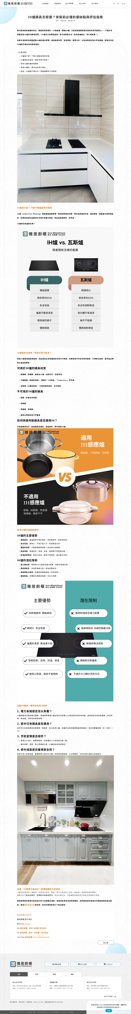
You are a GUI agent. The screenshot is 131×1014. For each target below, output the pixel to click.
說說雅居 (45, 3)
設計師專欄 (69, 3)
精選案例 (57, 3)
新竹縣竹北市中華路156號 (99, 986)
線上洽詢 (83, 964)
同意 (108, 1011)
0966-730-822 (31, 988)
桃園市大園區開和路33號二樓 (63, 986)
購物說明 (22, 1002)
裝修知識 (63, 21)
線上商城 (82, 3)
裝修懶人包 (71, 21)
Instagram (109, 964)
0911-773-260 (67, 988)
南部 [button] (54, 974)
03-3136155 (58, 988)
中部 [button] (36, 974)
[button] (114, 3)
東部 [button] (72, 974)
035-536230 (95, 988)
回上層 (105, 943)
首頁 (57, 21)
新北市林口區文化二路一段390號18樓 (29, 986)
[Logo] (18, 3)
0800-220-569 (38, 1002)
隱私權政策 (115, 1007)
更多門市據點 (108, 996)
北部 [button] (18, 974)
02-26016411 (21, 988)
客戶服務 (95, 3)
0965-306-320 (104, 988)
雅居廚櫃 (56, 964)
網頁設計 (72, 1012)
